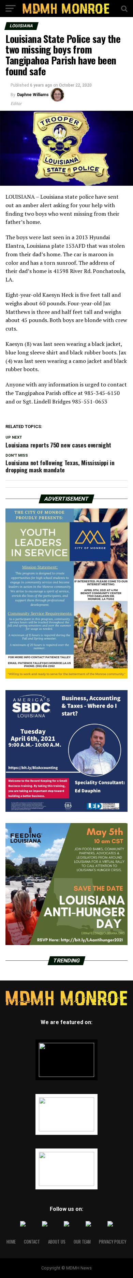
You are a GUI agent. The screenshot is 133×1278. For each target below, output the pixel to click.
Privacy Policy (112, 1241)
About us (56, 1241)
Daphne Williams (33, 94)
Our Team (82, 1241)
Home (11, 1241)
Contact (32, 1241)
